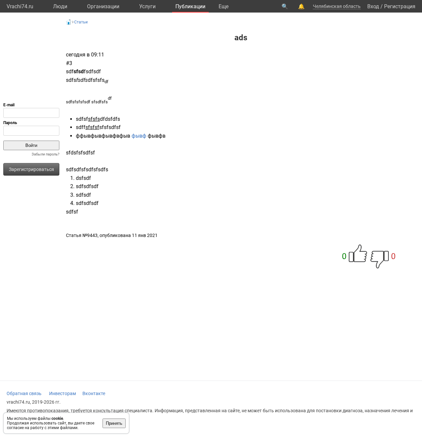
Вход (373, 6)
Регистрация (399, 6)
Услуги (147, 6)
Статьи (81, 22)
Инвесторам (62, 393)
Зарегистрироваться (31, 169)
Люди (60, 6)
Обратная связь (24, 393)
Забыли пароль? (45, 154)
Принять (114, 423)
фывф (140, 136)
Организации (103, 6)
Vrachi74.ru (20, 6)
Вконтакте (93, 393)
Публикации (190, 6)
